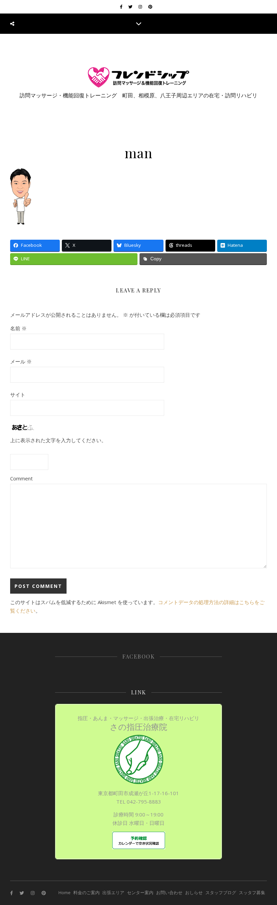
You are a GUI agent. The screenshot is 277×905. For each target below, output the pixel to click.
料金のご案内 (86, 892)
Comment (21, 478)
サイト (17, 394)
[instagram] (140, 6)
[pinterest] (150, 6)
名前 (18, 328)
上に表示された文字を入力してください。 (58, 440)
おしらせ (194, 892)
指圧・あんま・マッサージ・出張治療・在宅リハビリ (138, 723)
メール (21, 361)
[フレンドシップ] (138, 77)
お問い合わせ (169, 892)
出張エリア (113, 892)
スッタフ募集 (252, 892)
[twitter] (130, 6)
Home (64, 892)
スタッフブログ (220, 892)
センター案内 (140, 892)
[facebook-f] (122, 6)
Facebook (138, 656)
